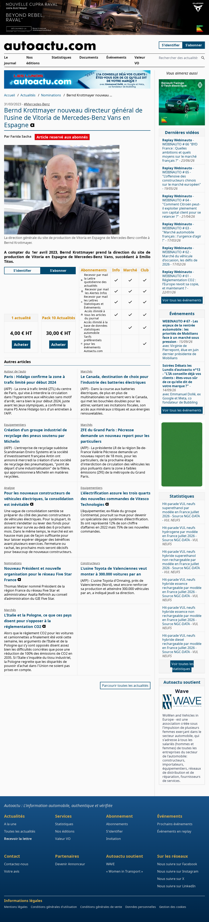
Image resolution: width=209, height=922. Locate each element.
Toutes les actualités (19, 831)
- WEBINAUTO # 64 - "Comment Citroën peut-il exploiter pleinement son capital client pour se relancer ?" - (181, 206)
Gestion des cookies (172, 907)
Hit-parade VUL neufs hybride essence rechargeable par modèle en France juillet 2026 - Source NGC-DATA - (181, 589)
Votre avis (11, 871)
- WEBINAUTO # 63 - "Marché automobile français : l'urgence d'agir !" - (181, 232)
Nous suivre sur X (170, 878)
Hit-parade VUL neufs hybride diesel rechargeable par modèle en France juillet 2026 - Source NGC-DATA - (181, 645)
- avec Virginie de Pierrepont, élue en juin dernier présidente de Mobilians (180, 339)
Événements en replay (174, 831)
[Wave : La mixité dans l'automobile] (181, 701)
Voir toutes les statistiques (182, 666)
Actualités (28, 95)
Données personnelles (140, 907)
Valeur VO (140, 60)
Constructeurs (90, 563)
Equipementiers (15, 425)
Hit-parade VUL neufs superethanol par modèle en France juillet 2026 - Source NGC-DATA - (181, 512)
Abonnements (117, 824)
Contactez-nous (16, 864)
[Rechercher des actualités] (203, 58)
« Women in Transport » (124, 871)
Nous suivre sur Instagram (177, 871)
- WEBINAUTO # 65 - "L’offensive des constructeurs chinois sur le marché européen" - (181, 178)
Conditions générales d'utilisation (54, 907)
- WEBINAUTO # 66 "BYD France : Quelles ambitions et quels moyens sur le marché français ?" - (180, 150)
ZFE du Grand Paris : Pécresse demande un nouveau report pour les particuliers (115, 435)
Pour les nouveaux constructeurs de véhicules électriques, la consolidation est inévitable (38, 499)
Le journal (10, 60)
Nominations (51, 95)
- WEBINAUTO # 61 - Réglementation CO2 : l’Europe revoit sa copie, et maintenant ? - (180, 282)
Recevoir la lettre (18, 838)
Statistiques (61, 57)
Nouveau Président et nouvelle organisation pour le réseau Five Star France (38, 574)
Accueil (9, 95)
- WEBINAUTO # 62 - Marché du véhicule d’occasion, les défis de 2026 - (179, 256)
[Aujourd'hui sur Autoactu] (77, 45)
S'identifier (171, 45)
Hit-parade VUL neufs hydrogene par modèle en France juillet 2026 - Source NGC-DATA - (180, 535)
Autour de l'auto (15, 371)
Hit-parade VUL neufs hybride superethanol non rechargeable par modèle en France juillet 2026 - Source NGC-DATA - (181, 561)
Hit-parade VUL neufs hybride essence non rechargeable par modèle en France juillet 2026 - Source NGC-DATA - (181, 617)
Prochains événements (174, 824)
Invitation (113, 838)
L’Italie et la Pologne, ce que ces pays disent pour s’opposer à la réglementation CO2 (38, 621)
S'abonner (194, 45)
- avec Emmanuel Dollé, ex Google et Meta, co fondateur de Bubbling (181, 384)
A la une (10, 824)
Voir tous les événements (181, 300)
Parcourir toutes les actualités (125, 685)
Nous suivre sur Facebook (177, 864)
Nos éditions (33, 60)
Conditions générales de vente (101, 907)
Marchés (86, 371)
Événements (116, 57)
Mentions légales (16, 907)
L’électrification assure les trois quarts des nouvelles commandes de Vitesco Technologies (115, 499)
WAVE (110, 864)
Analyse (9, 488)
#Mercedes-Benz (37, 104)
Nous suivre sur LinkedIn (176, 886)
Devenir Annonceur (70, 864)
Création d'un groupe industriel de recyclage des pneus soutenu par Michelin (35, 435)
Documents (88, 57)
